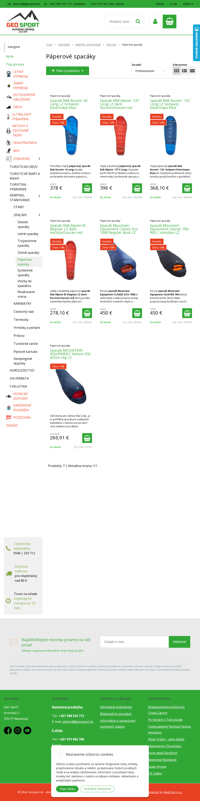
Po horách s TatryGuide (165, 720)
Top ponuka (15, 64)
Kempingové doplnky (23, 361)
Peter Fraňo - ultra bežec (166, 739)
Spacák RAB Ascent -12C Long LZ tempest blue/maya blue (170, 104)
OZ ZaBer (155, 773)
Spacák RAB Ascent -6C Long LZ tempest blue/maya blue (69, 104)
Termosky (21, 319)
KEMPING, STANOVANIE (88, 44)
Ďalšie (187, 4)
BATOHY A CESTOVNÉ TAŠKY (20, 130)
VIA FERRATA (19, 378)
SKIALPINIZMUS (25, 143)
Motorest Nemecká (162, 760)
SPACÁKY (111, 44)
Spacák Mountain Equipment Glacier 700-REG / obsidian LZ (169, 229)
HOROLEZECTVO (22, 370)
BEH (16, 151)
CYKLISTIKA (18, 386)
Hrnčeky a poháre (27, 327)
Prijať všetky (67, 788)
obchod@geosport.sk (26, 4)
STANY (19, 207)
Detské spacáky (23, 224)
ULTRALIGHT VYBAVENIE (21, 116)
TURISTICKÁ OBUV (24, 167)
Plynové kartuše (25, 351)
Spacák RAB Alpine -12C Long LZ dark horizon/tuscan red (119, 104)
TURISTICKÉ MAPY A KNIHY (25, 176)
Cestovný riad (24, 311)
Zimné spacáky (28, 252)
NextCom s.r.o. (172, 792)
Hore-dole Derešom (162, 753)
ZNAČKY (12, 425)
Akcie (9, 56)
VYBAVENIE (64, 44)
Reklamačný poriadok (116, 714)
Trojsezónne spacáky (27, 243)
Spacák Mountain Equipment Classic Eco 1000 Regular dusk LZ (119, 229)
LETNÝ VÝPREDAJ (20, 74)
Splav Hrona (157, 766)
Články (160, 4)
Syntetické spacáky (25, 272)
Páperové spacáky (25, 261)
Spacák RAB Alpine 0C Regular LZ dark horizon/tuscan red (68, 229)
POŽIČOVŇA (22, 417)
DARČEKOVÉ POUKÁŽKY (22, 407)
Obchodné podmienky (116, 707)
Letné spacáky (28, 234)
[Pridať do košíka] (87, 188)
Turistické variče (26, 343)
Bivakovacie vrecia (26, 294)
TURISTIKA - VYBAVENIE (19, 186)
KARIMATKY (22, 303)
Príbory (19, 335)
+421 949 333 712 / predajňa (67, 4)
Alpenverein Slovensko (164, 746)
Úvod (49, 44)
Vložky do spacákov (25, 283)
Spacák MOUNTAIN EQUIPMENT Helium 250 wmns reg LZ (70, 354)
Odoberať (179, 641)
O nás (173, 4)
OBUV (17, 107)
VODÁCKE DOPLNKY (20, 396)
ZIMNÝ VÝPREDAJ (20, 85)
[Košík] (170, 21)
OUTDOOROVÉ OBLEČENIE (24, 97)
